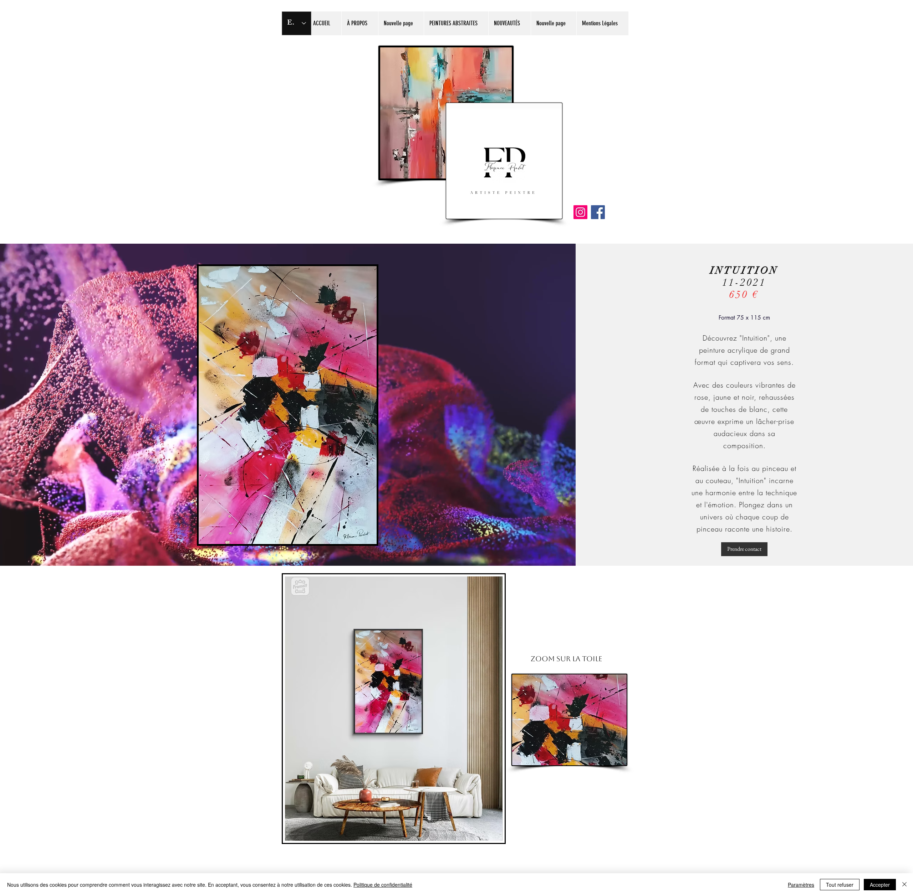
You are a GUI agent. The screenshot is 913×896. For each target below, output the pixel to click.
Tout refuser (839, 884)
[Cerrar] (904, 884)
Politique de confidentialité (382, 884)
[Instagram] (580, 212)
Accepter (880, 884)
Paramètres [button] (801, 884)
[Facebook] (598, 212)
